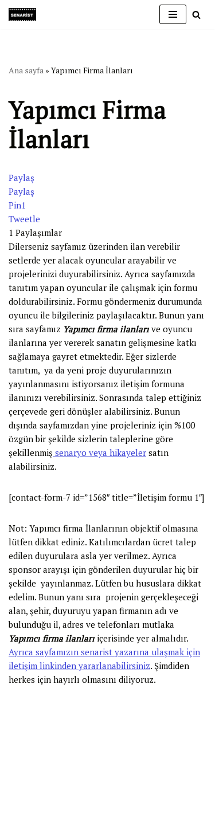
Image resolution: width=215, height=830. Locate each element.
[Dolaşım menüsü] (172, 14)
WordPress (58, 770)
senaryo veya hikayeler (99, 452)
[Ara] (196, 14)
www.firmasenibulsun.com (60, 712)
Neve (19, 770)
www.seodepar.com (46, 749)
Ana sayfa (26, 70)
